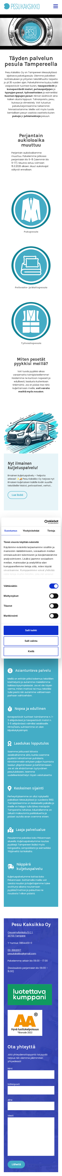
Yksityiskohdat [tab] (31, 530)
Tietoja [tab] (51, 530)
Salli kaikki (31, 630)
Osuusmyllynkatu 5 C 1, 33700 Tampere (20, 934)
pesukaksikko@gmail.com (22, 953)
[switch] (53, 595)
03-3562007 (14, 950)
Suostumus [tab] (10, 530)
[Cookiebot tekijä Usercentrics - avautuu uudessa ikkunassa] (44, 522)
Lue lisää (17, 495)
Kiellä (31, 651)
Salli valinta (31, 640)
